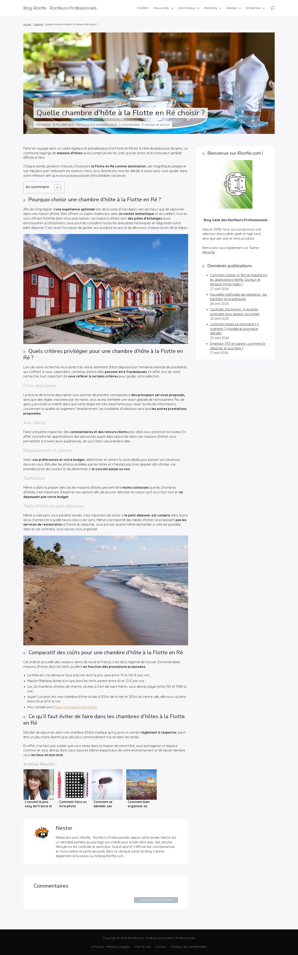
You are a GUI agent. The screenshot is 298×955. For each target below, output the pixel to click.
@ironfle (208, 252)
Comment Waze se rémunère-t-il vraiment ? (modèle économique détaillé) (234, 328)
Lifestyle (231, 8)
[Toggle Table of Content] (55, 187)
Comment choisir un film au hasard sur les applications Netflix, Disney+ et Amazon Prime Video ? (239, 279)
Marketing (210, 8)
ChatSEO (143, 8)
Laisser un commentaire (156, 900)
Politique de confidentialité (189, 947)
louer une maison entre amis (76, 707)
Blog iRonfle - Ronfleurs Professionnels (60, 8)
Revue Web (161, 8)
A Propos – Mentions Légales (110, 947)
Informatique (186, 8)
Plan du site (142, 947)
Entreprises (253, 8)
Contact (160, 947)
